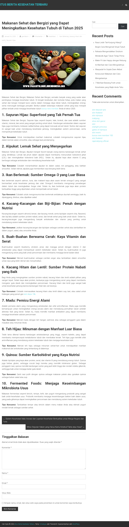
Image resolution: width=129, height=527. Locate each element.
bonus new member (50, 108)
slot (93, 124)
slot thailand (97, 113)
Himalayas (43, 524)
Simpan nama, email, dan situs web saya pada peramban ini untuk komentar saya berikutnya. (43, 503)
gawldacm (25, 36)
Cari (93, 22)
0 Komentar (38, 36)
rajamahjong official (100, 141)
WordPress (75, 524)
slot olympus (97, 115)
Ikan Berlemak (64, 36)
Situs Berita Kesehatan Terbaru (24, 524)
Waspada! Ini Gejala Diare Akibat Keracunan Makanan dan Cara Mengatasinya (108, 73)
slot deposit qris (99, 110)
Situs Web (6, 493)
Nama (5, 473)
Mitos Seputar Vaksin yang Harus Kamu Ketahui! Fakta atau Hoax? (56, 427)
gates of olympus (99, 130)
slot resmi (96, 132)
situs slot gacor (98, 121)
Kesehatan (52, 36)
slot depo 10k (29, 294)
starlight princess (99, 127)
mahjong (95, 118)
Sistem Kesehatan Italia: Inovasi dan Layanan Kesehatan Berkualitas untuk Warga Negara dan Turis (43, 420)
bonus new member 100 (102, 135)
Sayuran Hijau (11, 40)
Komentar (7, 447)
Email (5, 483)
